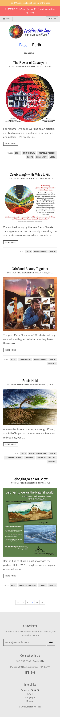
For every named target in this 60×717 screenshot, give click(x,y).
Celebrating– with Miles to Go (30, 174)
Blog (23, 45)
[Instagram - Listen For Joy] (33, 673)
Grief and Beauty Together (30, 268)
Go (51, 642)
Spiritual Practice (46, 458)
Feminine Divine (13, 458)
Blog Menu (29, 53)
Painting (29, 458)
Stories (52, 363)
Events (52, 585)
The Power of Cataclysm (30, 62)
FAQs (30, 693)
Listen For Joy (34, 706)
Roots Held (30, 380)
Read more (10, 144)
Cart (53, 19)
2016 (17, 153)
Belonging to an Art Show (30, 478)
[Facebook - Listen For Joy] (27, 673)
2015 (28, 251)
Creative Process (47, 153)
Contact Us (38, 661)
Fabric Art (41, 157)
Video (53, 157)
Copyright (30, 697)
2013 (23, 453)
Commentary (29, 153)
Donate (30, 701)
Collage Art (25, 359)
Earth (30, 157)
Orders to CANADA (30, 690)
